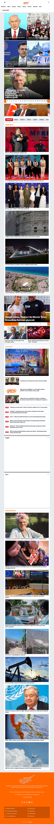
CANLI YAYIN (5, 10)
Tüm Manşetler (32, 813)
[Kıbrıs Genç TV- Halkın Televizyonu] (26, 2)
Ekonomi (35, 6)
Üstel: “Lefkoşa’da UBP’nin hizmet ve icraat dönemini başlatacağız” (28, 416)
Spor (40, 6)
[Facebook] (22, 802)
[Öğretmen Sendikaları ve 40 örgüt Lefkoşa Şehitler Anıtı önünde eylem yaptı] (12, 390)
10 (24, 101)
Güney (24, 6)
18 (42, 101)
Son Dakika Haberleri (11, 816)
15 (35, 101)
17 (40, 101)
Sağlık (7, 438)
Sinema (29, 6)
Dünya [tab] (29, 119)
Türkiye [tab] (22, 119)
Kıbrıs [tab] (16, 119)
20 (46, 101)
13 (31, 101)
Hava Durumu (32, 808)
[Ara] (48, 2)
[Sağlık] (48, 437)
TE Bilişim (30, 822)
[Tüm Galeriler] (48, 346)
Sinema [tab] (42, 119)
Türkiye (14, 6)
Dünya (19, 6)
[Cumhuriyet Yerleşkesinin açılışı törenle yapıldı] (12, 380)
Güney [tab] (35, 119)
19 (44, 101)
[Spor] (48, 474)
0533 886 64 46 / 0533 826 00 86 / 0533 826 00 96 (27, 794)
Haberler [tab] (9, 119)
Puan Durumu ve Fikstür (12, 813)
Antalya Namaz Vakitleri (12, 811)
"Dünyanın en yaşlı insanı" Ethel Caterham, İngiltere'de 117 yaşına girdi (28, 407)
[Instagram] (27, 802)
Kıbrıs (8, 6)
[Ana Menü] (4, 2)
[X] (25, 802)
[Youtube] (29, 802)
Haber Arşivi (31, 816)
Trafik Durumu (32, 811)
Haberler (3, 6)
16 (37, 101)
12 (29, 101)
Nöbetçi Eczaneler (11, 808)
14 (33, 101)
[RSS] (32, 802)
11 (26, 101)
